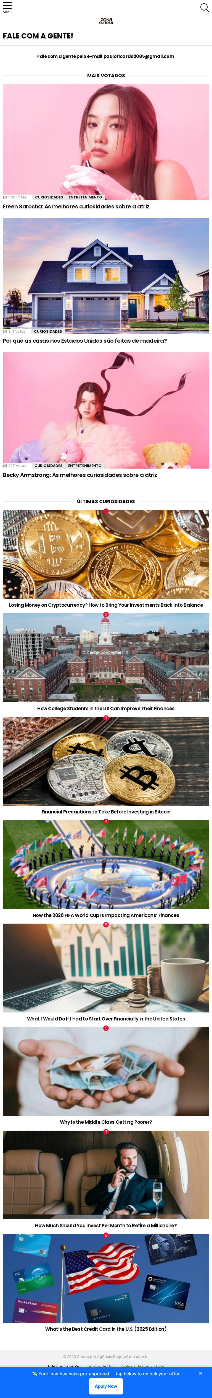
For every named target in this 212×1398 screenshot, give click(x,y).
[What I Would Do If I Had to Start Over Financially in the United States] (106, 968)
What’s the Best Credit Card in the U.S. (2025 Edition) (105, 1329)
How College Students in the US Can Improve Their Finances (106, 708)
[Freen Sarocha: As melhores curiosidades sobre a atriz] (106, 142)
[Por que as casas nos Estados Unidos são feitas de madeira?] (106, 276)
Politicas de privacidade (142, 1366)
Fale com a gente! (64, 1366)
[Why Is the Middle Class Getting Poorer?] (106, 1071)
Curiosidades (49, 197)
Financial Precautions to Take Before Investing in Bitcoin (106, 811)
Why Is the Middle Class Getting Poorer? (106, 1122)
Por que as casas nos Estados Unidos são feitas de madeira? (85, 341)
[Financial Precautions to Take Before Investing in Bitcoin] (106, 761)
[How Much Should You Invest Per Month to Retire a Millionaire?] (106, 1175)
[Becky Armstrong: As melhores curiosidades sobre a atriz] (106, 410)
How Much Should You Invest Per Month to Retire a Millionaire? (106, 1225)
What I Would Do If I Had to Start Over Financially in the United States (106, 1018)
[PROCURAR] (204, 8)
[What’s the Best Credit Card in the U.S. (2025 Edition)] (106, 1278)
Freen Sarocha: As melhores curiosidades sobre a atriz (76, 206)
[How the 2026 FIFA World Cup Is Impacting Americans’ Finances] (106, 864)
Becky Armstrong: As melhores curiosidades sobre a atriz (80, 475)
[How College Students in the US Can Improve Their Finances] (106, 657)
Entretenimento (85, 197)
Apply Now (106, 1386)
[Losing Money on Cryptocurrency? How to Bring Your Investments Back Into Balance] (106, 554)
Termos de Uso (100, 1366)
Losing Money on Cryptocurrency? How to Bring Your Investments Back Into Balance (106, 605)
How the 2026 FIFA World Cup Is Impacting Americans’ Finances (106, 915)
